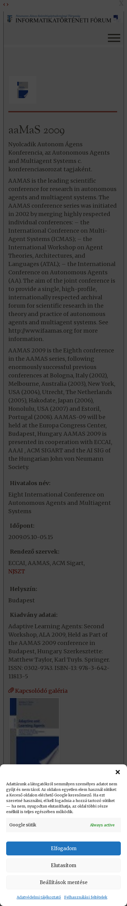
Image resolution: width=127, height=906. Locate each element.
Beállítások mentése (64, 882)
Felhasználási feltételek (85, 897)
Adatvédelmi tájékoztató (39, 897)
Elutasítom (63, 865)
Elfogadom (63, 848)
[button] (118, 772)
